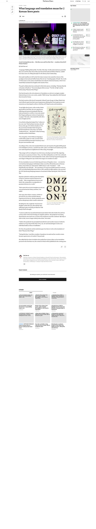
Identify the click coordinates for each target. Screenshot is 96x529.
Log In (89, 1)
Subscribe (72, 1)
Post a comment (42, 279)
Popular (54, 292)
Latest (30, 292)
